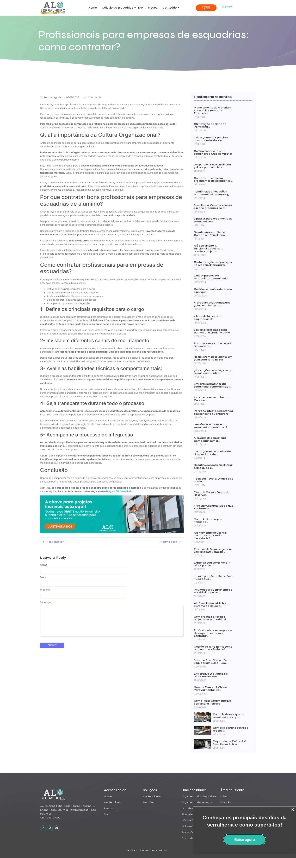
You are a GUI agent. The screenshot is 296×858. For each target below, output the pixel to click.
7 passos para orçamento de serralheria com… (213, 220)
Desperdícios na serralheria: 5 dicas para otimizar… (213, 166)
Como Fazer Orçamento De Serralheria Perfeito (212, 702)
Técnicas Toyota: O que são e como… (213, 480)
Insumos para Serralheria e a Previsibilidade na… (213, 591)
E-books (225, 802)
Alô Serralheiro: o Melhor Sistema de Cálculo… (210, 605)
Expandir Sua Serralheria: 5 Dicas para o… (212, 564)
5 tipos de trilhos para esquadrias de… (208, 317)
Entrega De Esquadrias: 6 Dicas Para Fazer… (211, 675)
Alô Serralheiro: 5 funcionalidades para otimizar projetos (208, 248)
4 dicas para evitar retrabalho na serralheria (211, 277)
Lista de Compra (192, 808)
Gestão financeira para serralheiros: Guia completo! (213, 152)
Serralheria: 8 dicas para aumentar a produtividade (212, 331)
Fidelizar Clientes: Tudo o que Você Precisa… (213, 507)
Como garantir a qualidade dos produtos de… (212, 453)
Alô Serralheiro (113, 802)
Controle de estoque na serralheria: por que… (228, 716)
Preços (152, 8)
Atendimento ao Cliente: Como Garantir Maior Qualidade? (210, 535)
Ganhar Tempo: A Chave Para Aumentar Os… (210, 689)
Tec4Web (149, 802)
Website (45, 590)
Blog (106, 814)
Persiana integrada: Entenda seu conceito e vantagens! (213, 412)
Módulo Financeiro (193, 820)
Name (43, 565)
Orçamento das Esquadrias (199, 796)
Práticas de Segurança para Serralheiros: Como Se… (213, 550)
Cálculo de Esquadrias (117, 8)
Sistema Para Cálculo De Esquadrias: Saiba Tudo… (210, 662)
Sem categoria (52, 97)
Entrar (224, 796)
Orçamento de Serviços (197, 802)
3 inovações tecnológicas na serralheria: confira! (213, 372)
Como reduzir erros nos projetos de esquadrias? (210, 618)
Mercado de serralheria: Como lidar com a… (210, 439)
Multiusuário (189, 826)
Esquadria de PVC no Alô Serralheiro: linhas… (229, 743)
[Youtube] (57, 828)
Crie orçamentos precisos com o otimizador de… (211, 139)
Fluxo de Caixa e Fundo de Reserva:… (211, 493)
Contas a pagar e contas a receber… (230, 729)
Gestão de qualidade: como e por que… (213, 290)
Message (45, 602)
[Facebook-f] (43, 828)
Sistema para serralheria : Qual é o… (211, 399)
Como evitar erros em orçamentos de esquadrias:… (213, 179)
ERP (140, 8)
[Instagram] (50, 828)
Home (93, 8)
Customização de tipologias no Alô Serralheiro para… (213, 263)
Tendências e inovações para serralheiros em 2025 (211, 193)
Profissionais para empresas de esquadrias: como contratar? (213, 633)
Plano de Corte (191, 814)
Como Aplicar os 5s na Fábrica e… (209, 521)
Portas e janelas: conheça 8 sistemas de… (212, 345)
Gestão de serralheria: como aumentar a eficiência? (213, 648)
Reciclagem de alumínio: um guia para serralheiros (213, 358)
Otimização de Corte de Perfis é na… (210, 125)
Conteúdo (170, 8)
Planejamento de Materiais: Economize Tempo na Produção (212, 110)
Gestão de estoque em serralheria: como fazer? (210, 426)
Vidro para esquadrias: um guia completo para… (212, 304)
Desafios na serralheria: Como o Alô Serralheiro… (210, 233)
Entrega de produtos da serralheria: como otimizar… (212, 385)
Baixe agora (244, 839)
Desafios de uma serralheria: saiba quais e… (213, 466)
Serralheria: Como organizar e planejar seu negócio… (213, 206)
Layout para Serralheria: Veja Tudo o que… (213, 577)
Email (43, 577)
